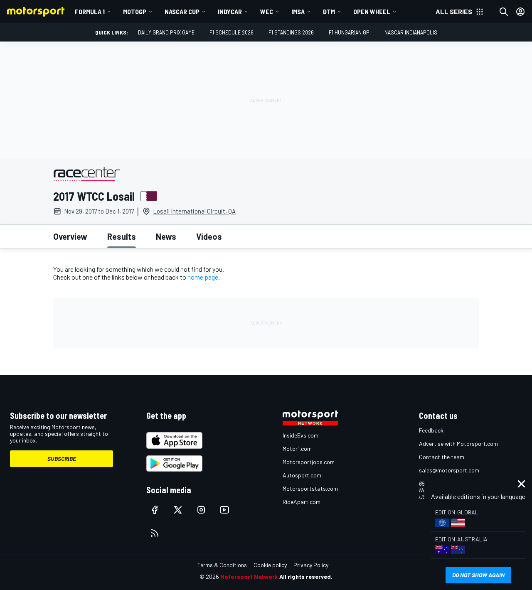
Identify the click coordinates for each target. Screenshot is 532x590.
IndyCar (230, 11)
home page (202, 277)
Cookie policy (270, 564)
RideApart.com (301, 501)
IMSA (298, 11)
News (166, 236)
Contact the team (441, 456)
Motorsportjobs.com (309, 461)
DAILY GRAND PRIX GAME (166, 32)
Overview (70, 236)
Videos (209, 236)
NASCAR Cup (182, 11)
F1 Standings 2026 (291, 32)
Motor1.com (297, 448)
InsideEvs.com (300, 435)
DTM (329, 11)
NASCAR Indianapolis (410, 32)
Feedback (431, 430)
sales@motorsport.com (449, 470)
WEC (266, 11)
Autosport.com (302, 475)
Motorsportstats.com (310, 488)
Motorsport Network (249, 576)
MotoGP (134, 11)
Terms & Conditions (222, 564)
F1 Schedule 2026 (231, 32)
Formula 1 (90, 11)
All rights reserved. (305, 576)
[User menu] (520, 11)
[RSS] (154, 533)
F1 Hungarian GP (349, 32)
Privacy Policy (310, 564)
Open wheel (371, 11)
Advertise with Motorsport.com (458, 443)
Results (121, 236)
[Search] (503, 11)
